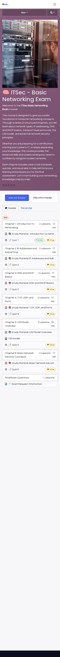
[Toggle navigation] (55, 4)
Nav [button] (23, 12)
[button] (52, 12)
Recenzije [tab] (26, 208)
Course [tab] (11, 208)
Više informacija (42, 197)
